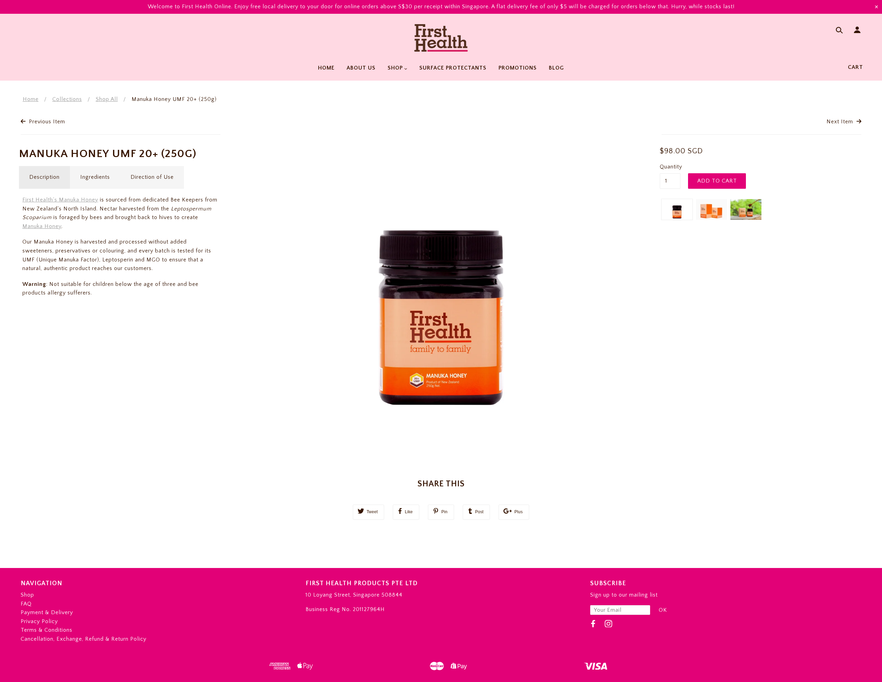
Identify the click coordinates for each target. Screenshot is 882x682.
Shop (27, 595)
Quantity (670, 167)
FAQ (26, 604)
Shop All (107, 99)
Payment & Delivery (47, 612)
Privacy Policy (39, 621)
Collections (67, 99)
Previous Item (46, 121)
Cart (855, 67)
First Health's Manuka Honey (60, 200)
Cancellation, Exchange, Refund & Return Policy (83, 639)
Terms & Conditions (46, 630)
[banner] (441, 38)
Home (31, 99)
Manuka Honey (41, 226)
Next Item (841, 121)
